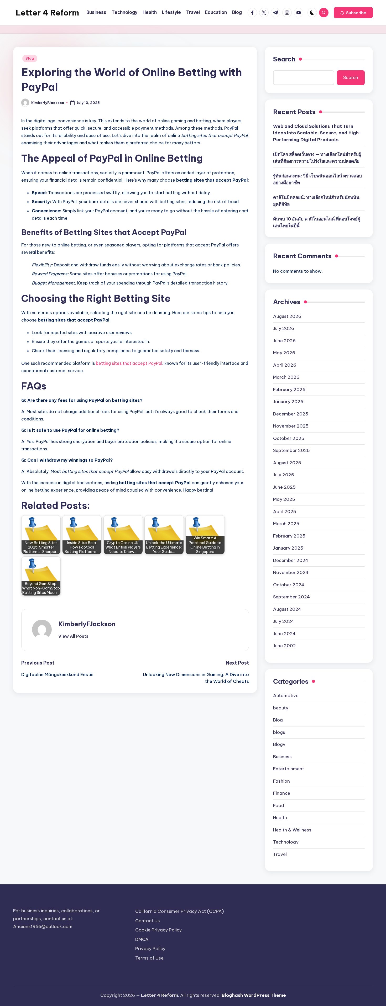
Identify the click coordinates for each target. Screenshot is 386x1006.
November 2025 (291, 426)
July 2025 (283, 475)
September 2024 (291, 597)
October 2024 (288, 585)
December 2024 (290, 560)
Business (282, 757)
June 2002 (284, 646)
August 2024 (287, 609)
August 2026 (287, 316)
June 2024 (284, 633)
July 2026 (283, 328)
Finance (281, 793)
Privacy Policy (150, 948)
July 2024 (283, 621)
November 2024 (291, 572)
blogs (279, 732)
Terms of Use (149, 958)
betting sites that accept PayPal (129, 363)
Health (280, 817)
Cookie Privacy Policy (158, 930)
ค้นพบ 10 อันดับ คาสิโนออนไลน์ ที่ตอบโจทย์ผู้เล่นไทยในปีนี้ (316, 222)
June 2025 (284, 487)
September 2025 (291, 450)
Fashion (281, 781)
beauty (280, 708)
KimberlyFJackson (87, 624)
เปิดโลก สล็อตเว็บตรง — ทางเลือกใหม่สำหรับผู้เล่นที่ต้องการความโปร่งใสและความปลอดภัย (317, 157)
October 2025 (288, 438)
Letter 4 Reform (47, 13)
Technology (286, 842)
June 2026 (284, 341)
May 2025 (284, 499)
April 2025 (284, 511)
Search (284, 59)
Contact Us (147, 921)
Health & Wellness (292, 830)
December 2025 (290, 414)
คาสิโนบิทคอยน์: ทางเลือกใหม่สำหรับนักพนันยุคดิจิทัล (316, 200)
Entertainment (288, 769)
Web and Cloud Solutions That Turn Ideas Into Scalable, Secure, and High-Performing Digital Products (317, 133)
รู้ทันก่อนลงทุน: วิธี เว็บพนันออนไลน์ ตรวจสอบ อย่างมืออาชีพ (317, 179)
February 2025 (289, 536)
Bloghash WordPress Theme (254, 995)
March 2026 (286, 377)
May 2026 (284, 353)
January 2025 (288, 548)
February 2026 (289, 389)
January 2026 (288, 401)
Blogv (279, 744)
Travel (280, 854)
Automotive (286, 695)
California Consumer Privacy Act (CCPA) (179, 911)
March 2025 (286, 523)
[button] (353, 12)
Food (278, 805)
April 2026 (284, 365)
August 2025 (287, 463)
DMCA (142, 939)
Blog (29, 58)
